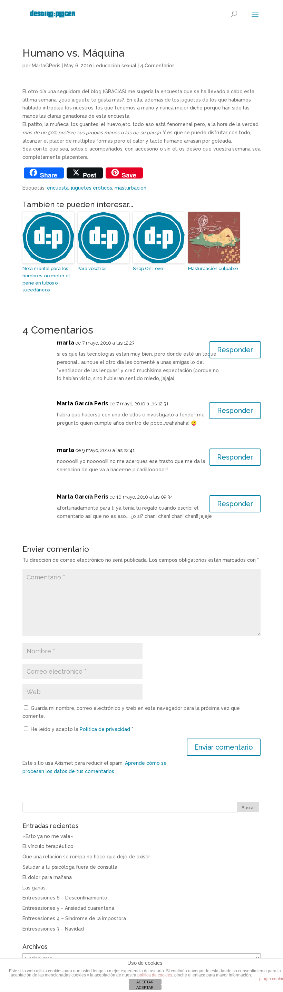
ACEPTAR (145, 982)
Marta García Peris (82, 403)
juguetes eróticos (91, 188)
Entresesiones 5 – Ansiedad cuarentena (68, 908)
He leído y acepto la (82, 729)
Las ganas (34, 887)
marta (65, 342)
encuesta (58, 188)
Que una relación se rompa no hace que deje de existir (86, 856)
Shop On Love (148, 268)
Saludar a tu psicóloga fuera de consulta (69, 867)
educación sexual (116, 65)
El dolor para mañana (47, 877)
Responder (235, 350)
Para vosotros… (93, 268)
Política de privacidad (105, 729)
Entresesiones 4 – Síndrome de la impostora (74, 918)
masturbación (130, 188)
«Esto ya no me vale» (48, 836)
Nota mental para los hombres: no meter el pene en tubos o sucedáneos (46, 279)
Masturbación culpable (213, 268)
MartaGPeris (46, 65)
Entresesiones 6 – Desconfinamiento (64, 897)
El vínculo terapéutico (48, 846)
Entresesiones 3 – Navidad (53, 929)
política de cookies (154, 975)
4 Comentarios (157, 65)
